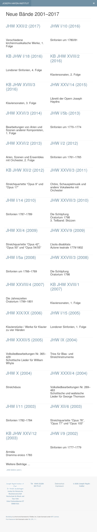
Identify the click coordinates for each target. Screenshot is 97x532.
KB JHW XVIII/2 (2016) (64, 58)
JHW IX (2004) (63, 340)
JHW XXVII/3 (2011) (68, 170)
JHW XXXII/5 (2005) (24, 340)
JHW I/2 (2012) (64, 143)
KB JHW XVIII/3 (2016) (20, 86)
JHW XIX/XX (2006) (24, 313)
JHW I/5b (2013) (65, 113)
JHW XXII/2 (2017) (23, 26)
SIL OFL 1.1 (32, 519)
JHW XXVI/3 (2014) (24, 113)
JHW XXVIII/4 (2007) (25, 284)
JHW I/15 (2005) (65, 313)
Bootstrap (9, 517)
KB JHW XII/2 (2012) (25, 170)
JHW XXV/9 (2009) (67, 230)
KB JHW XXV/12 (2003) (21, 435)
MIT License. (55, 517)
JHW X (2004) (19, 373)
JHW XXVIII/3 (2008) (69, 257)
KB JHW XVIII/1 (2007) (64, 286)
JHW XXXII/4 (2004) (68, 373)
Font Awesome (10, 519)
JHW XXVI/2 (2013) (24, 143)
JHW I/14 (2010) (21, 200)
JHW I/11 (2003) (21, 406)
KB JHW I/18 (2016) (24, 56)
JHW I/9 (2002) (64, 433)
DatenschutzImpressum (59, 484)
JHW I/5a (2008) (21, 257)
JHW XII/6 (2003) (66, 406)
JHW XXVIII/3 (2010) (69, 200)
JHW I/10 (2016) (65, 26)
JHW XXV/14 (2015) (68, 84)
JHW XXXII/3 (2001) (14, 470)
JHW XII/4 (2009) (22, 230)
